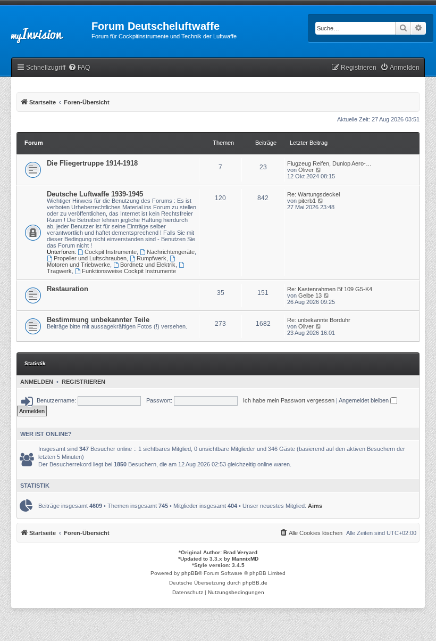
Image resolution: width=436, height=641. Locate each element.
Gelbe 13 (310, 295)
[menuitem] (79, 68)
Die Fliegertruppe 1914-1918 (92, 163)
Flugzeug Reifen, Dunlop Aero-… (329, 163)
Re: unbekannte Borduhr (318, 320)
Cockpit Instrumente (111, 252)
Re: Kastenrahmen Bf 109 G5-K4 (329, 289)
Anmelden (36, 382)
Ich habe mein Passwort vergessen (288, 400)
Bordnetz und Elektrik (147, 264)
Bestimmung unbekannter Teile (98, 320)
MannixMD (245, 559)
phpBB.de (254, 583)
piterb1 (307, 201)
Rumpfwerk (151, 258)
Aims (315, 506)
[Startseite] (45, 29)
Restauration (67, 289)
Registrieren (83, 382)
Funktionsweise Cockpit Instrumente (129, 271)
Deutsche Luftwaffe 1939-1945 (95, 194)
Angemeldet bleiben (364, 400)
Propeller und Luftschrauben (90, 258)
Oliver (306, 170)
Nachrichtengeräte (171, 252)
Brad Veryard (240, 552)
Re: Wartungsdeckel (313, 194)
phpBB (189, 573)
